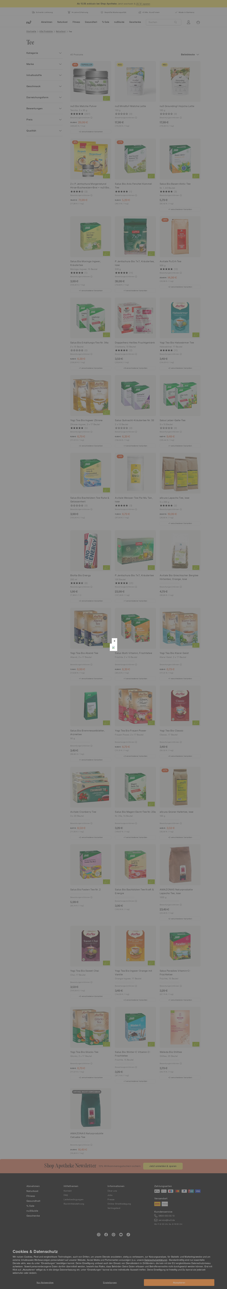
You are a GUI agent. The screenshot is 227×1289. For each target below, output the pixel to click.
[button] (114, 641)
